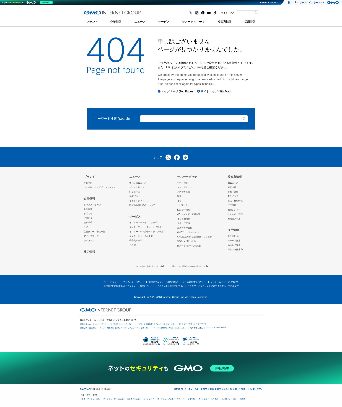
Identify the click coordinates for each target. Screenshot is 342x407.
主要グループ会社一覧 (94, 231)
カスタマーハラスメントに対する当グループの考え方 (213, 286)
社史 (136, 13)
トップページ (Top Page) (177, 91)
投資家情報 (224, 21)
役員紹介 (88, 218)
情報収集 (191, 399)
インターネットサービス (90, 399)
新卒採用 (232, 236)
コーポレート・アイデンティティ (100, 187)
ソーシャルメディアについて (224, 282)
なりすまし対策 (196, 328)
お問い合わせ (146, 286)
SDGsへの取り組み (186, 241)
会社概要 (88, 209)
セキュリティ (148, 399)
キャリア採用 (234, 240)
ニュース (140, 21)
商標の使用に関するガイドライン (119, 286)
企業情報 (116, 21)
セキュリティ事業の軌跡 (216, 327)
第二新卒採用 (96, 14)
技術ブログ (94, 14)
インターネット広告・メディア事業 (146, 231)
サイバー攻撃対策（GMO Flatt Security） (169, 328)
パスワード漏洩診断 (145, 324)
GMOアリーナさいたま (188, 232)
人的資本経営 (183, 192)
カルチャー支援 (184, 227)
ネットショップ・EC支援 (113, 399)
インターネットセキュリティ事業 (108, 14)
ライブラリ (89, 240)
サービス (164, 21)
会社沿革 (88, 222)
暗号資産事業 (135, 240)
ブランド (92, 21)
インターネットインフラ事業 (143, 222)
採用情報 (250, 21)
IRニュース (134, 192)
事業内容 (88, 213)
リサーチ (180, 399)
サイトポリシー (111, 282)
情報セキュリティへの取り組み (163, 282)
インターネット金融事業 (163, 14)
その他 (132, 245)
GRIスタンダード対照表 (188, 214)
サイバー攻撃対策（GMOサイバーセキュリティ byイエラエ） (124, 328)
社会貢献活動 (183, 219)
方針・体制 (182, 183)
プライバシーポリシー (133, 282)
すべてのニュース (137, 183)
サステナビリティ (193, 21)
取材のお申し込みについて (142, 205)
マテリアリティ (184, 187)
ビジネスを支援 (133, 399)
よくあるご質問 (235, 214)
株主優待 (232, 205)
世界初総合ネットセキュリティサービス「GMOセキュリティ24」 (106, 324)
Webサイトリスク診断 (165, 324)
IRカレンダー (234, 210)
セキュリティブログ (161, 14)
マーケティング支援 (165, 399)
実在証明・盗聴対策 (88, 328)
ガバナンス (182, 205)
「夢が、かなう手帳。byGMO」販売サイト (188, 266)
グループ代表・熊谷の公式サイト (147, 266)
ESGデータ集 (183, 210)
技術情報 (89, 251)
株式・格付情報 (235, 200)
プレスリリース (136, 187)
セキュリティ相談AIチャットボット (192, 324)
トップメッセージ (92, 204)
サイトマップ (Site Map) (216, 91)
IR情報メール (234, 219)
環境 (179, 196)
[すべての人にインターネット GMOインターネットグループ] (317, 2)
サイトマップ (227, 12)
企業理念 (88, 183)
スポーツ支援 (183, 223)
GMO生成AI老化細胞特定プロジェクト (195, 237)
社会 (179, 200)
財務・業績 (233, 192)
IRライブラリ (234, 196)
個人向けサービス (229, 399)
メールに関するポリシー (194, 282)
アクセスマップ (91, 236)
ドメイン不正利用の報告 (168, 286)
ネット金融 (202, 399)
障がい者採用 (234, 249)
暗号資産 (214, 399)
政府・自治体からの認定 (189, 245)
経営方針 (232, 187)
